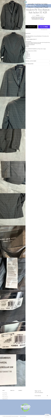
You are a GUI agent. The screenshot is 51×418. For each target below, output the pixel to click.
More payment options (44, 29)
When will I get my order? (31, 61)
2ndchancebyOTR (8, 416)
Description (28, 33)
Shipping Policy (5, 398)
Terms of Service (5, 396)
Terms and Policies (23, 416)
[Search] (41, 2)
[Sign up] (47, 395)
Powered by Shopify (15, 416)
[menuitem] (21, 2)
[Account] (44, 2)
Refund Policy (4, 394)
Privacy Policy (4, 392)
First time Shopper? (29, 63)
